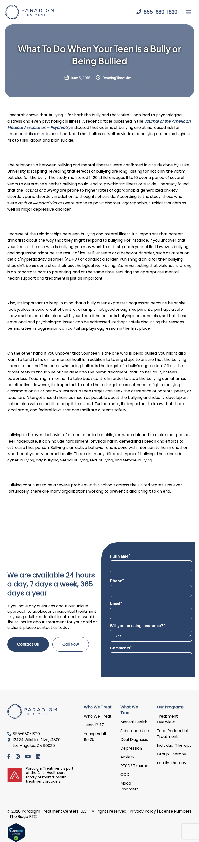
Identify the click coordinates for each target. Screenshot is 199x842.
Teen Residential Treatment (172, 733)
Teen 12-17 (94, 725)
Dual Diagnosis (134, 739)
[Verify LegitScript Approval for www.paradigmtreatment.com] (16, 832)
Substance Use (134, 731)
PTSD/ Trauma (134, 766)
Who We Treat (98, 716)
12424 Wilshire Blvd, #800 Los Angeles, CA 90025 (37, 742)
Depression (131, 748)
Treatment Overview (167, 719)
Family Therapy (171, 763)
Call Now (70, 644)
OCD (124, 774)
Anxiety (127, 757)
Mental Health (133, 722)
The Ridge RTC (23, 816)
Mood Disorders (129, 786)
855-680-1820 (159, 12)
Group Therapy (171, 754)
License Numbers (175, 811)
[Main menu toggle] (188, 12)
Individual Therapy (174, 745)
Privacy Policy (143, 811)
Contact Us (28, 644)
